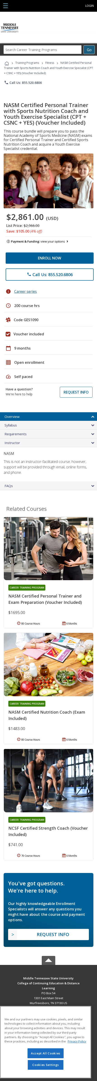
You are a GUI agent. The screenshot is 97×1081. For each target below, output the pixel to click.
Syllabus (11, 425)
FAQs (9, 485)
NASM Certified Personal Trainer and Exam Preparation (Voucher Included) (45, 599)
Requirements (16, 434)
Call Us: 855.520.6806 (23, 82)
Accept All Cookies (45, 1053)
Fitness (49, 63)
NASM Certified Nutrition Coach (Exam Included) (46, 715)
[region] (45, 1042)
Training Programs (27, 63)
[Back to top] (48, 978)
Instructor (12, 442)
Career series (25, 291)
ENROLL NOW (49, 258)
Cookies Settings (45, 1065)
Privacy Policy (77, 1041)
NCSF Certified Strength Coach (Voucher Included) (48, 831)
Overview (12, 416)
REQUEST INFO (76, 392)
